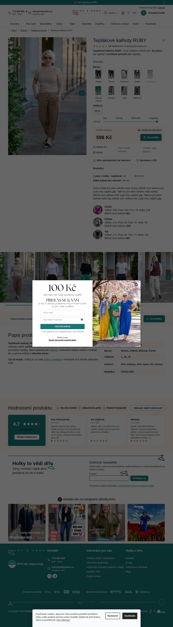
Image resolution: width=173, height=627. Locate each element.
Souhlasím (129, 616)
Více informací (63, 620)
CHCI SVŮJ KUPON (62, 326)
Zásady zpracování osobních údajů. (62, 340)
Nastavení (113, 616)
